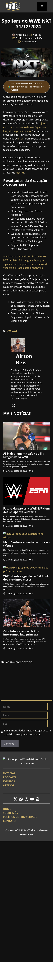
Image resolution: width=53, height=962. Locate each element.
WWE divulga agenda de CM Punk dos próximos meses (26, 577)
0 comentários (29, 41)
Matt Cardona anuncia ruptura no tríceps (26, 544)
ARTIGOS (8, 785)
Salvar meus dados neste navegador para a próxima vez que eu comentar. (27, 732)
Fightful (20, 172)
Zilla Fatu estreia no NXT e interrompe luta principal (21, 632)
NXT (20, 138)
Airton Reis (22, 34)
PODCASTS (9, 777)
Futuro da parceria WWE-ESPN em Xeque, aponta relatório (26, 510)
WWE (14, 331)
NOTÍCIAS (9, 773)
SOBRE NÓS (10, 813)
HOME (7, 809)
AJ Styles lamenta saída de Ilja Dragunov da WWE (23, 455)
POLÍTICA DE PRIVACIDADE (20, 817)
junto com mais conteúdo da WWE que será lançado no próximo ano (25, 127)
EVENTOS (9, 781)
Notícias (37, 34)
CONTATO (9, 821)
